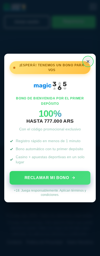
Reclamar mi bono (47, 177)
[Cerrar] (88, 61)
